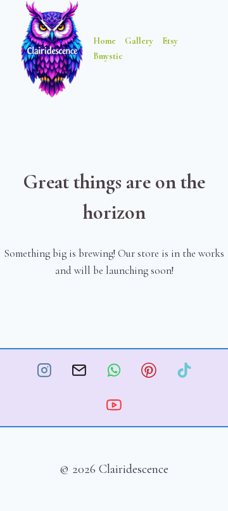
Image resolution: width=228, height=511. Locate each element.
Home (104, 41)
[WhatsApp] (114, 370)
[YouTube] (114, 405)
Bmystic (108, 56)
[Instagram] (44, 370)
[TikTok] (184, 370)
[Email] (79, 370)
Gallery (139, 41)
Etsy (170, 41)
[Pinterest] (149, 370)
